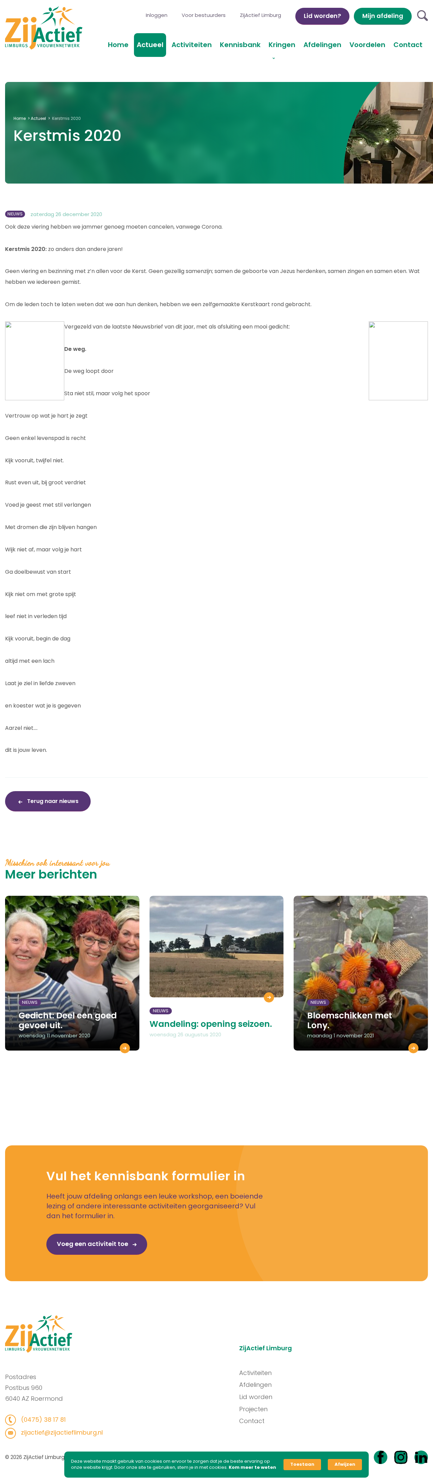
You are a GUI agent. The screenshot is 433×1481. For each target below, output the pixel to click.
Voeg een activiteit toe (93, 1244)
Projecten (253, 1409)
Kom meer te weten (252, 1467)
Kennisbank (240, 44)
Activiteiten (192, 44)
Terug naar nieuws (52, 801)
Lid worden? (322, 16)
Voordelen (367, 44)
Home (118, 44)
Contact (408, 44)
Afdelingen (322, 44)
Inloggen (156, 15)
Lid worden (255, 1397)
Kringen (282, 44)
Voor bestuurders (204, 15)
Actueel (150, 44)
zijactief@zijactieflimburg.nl (61, 1432)
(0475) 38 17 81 (42, 1419)
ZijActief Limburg (260, 15)
